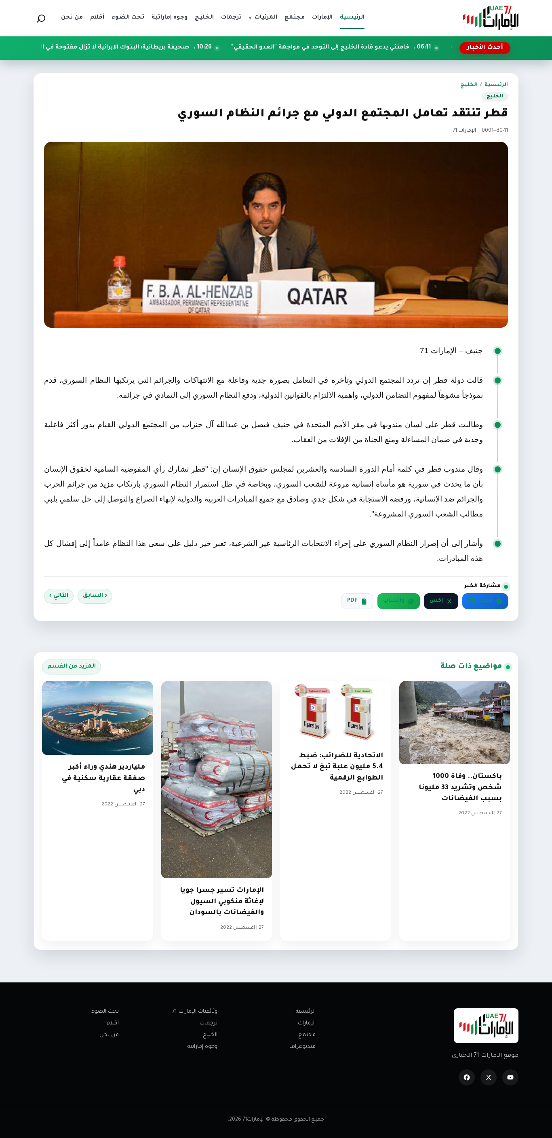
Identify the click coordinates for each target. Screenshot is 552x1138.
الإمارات (307, 1023)
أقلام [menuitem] (97, 18)
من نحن (109, 1035)
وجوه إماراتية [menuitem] (170, 18)
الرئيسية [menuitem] (352, 18)
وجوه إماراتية (202, 1047)
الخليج (469, 85)
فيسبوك (480, 601)
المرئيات (263, 18)
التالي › (58, 596)
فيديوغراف (302, 1047)
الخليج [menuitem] (204, 18)
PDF (352, 601)
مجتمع (307, 1035)
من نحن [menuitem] (72, 18)
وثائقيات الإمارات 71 (194, 1012)
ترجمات (208, 1023)
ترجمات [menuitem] (231, 18)
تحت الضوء (105, 1012)
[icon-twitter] (488, 1077)
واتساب (394, 601)
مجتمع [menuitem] (294, 18)
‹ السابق (95, 596)
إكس (436, 601)
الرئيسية (496, 85)
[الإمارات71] (490, 18)
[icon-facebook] (467, 1077)
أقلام (113, 1023)
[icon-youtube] (510, 1077)
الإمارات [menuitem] (322, 18)
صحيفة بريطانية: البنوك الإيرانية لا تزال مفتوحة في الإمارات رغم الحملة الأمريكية (132, 47)
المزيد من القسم (71, 667)
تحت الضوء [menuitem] (128, 18)
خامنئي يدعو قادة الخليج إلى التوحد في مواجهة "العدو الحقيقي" (376, 47)
